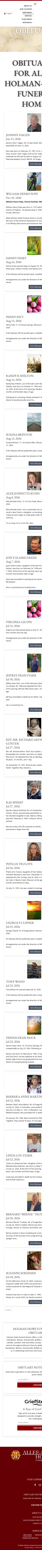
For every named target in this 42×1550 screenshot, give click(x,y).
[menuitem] (28, 5)
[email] (40, 1485)
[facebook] (35, 1485)
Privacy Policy (29, 1547)
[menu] (35, 4)
